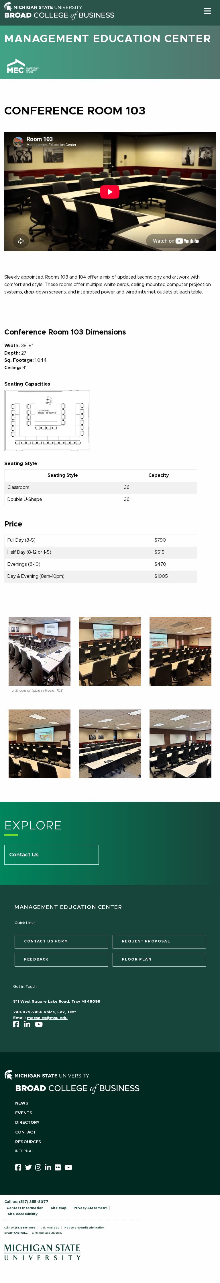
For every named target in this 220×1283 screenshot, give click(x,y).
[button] (207, 11)
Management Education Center (107, 39)
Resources (28, 1142)
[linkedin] (29, 1026)
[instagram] (40, 1168)
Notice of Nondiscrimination (84, 1227)
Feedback (36, 959)
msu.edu (53, 1227)
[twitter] (30, 1168)
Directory (27, 1123)
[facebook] (18, 1026)
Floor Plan (137, 959)
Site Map (58, 1208)
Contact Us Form (46, 941)
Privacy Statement (90, 1208)
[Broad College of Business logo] (59, 23)
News (21, 1103)
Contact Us (24, 855)
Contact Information (25, 1208)
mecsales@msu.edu (47, 1018)
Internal (24, 1151)
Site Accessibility (23, 1214)
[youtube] (40, 1026)
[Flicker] (59, 1168)
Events (23, 1113)
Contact (25, 1132)
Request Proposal (146, 941)
